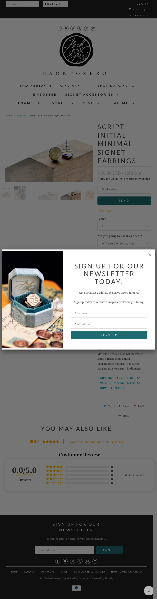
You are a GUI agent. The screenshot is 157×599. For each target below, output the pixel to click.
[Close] (150, 254)
